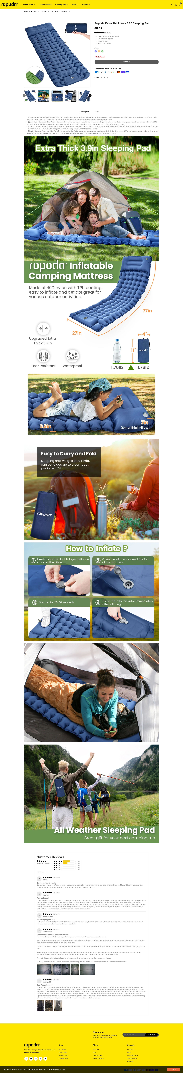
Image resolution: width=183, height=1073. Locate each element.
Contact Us (130, 1049)
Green (102, 51)
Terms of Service (98, 1058)
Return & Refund (132, 1055)
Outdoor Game (44, 4)
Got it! (174, 1069)
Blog (94, 1052)
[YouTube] (45, 1059)
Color (96, 48)
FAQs (96, 112)
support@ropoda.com (32, 1052)
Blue (95, 51)
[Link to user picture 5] (87, 969)
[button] (172, 4)
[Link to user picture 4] (75, 969)
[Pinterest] (36, 1059)
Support (85, 4)
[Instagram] (40, 1059)
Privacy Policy (97, 1055)
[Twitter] (31, 1059)
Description (84, 112)
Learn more (61, 1069)
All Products (62, 1049)
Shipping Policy (132, 1058)
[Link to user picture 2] (56, 969)
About (74, 4)
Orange (99, 51)
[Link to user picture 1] (44, 969)
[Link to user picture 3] (65, 969)
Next (90, 95)
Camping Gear (60, 4)
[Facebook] (26, 1059)
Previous (24, 95)
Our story (96, 1049)
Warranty (130, 1061)
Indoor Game (28, 4)
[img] (47, 877)
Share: (96, 77)
